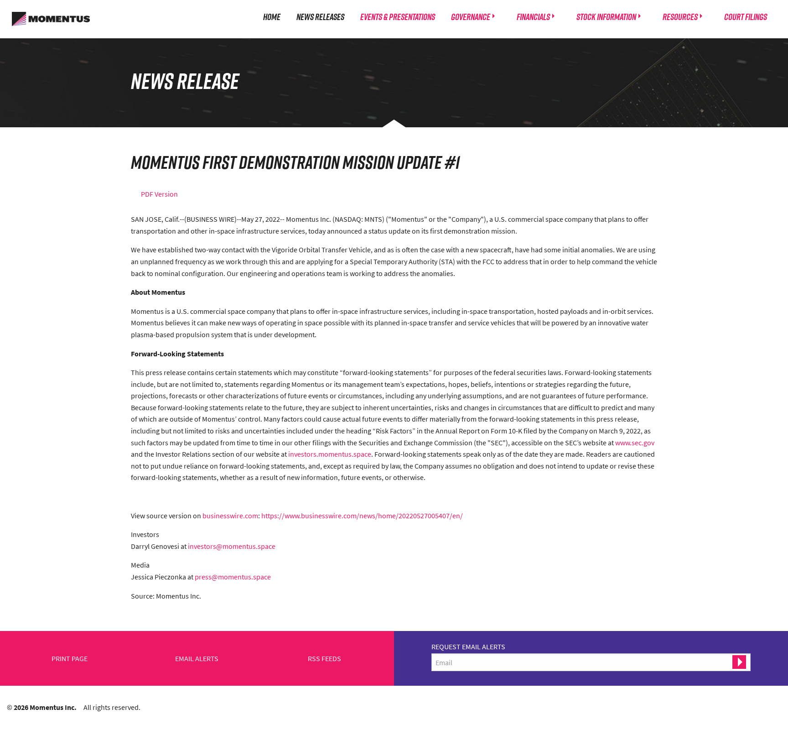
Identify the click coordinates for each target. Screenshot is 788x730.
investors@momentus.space (231, 546)
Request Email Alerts (468, 646)
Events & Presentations (397, 16)
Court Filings (745, 16)
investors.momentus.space (329, 454)
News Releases (320, 16)
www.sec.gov (634, 442)
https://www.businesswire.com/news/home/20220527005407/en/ (362, 515)
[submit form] (739, 662)
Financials (533, 16)
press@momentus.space (233, 576)
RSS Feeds (324, 658)
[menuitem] (272, 16)
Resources (680, 16)
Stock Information (606, 16)
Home (271, 16)
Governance (470, 16)
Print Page (70, 658)
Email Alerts (196, 658)
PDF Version (159, 193)
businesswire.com (230, 515)
